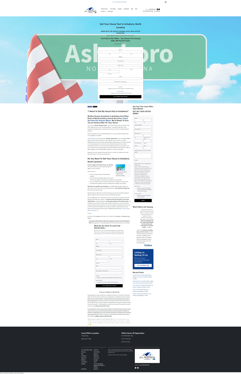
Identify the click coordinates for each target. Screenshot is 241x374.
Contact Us (103, 11)
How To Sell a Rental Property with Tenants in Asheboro (99, 365)
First (109, 54)
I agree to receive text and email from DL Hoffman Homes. (121, 88)
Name (120, 49)
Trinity (95, 361)
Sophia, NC (83, 357)
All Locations (110, 11)
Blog (132, 8)
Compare (120, 8)
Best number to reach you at (120, 81)
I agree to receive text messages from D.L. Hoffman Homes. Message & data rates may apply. (144, 190)
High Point (96, 354)
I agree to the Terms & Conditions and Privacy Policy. (142, 164)
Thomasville (84, 361)
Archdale (83, 363)
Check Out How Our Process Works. (108, 119)
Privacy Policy (129, 93)
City (109, 69)
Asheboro (83, 359)
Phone (136, 145)
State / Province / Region (146, 138)
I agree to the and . (121, 93)
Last (131, 54)
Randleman (96, 355)
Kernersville (96, 357)
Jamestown (83, 355)
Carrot (125, 354)
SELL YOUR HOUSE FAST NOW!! (120, 2)
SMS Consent (137, 186)
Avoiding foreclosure (92, 138)
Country (145, 143)
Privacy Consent (120, 91)
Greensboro (83, 369)
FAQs (136, 8)
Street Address (121, 61)
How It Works (113, 8)
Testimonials (126, 8)
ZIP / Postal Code (137, 143)
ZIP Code (109, 73)
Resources (83, 352)
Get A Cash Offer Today (148, 11)
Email (120, 76)
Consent (121, 86)
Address (120, 56)
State (131, 69)
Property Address (138, 125)
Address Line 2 (120, 65)
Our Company (157, 11)
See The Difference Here (143, 265)
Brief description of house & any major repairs (142, 151)
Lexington (96, 359)
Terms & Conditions (120, 93)
